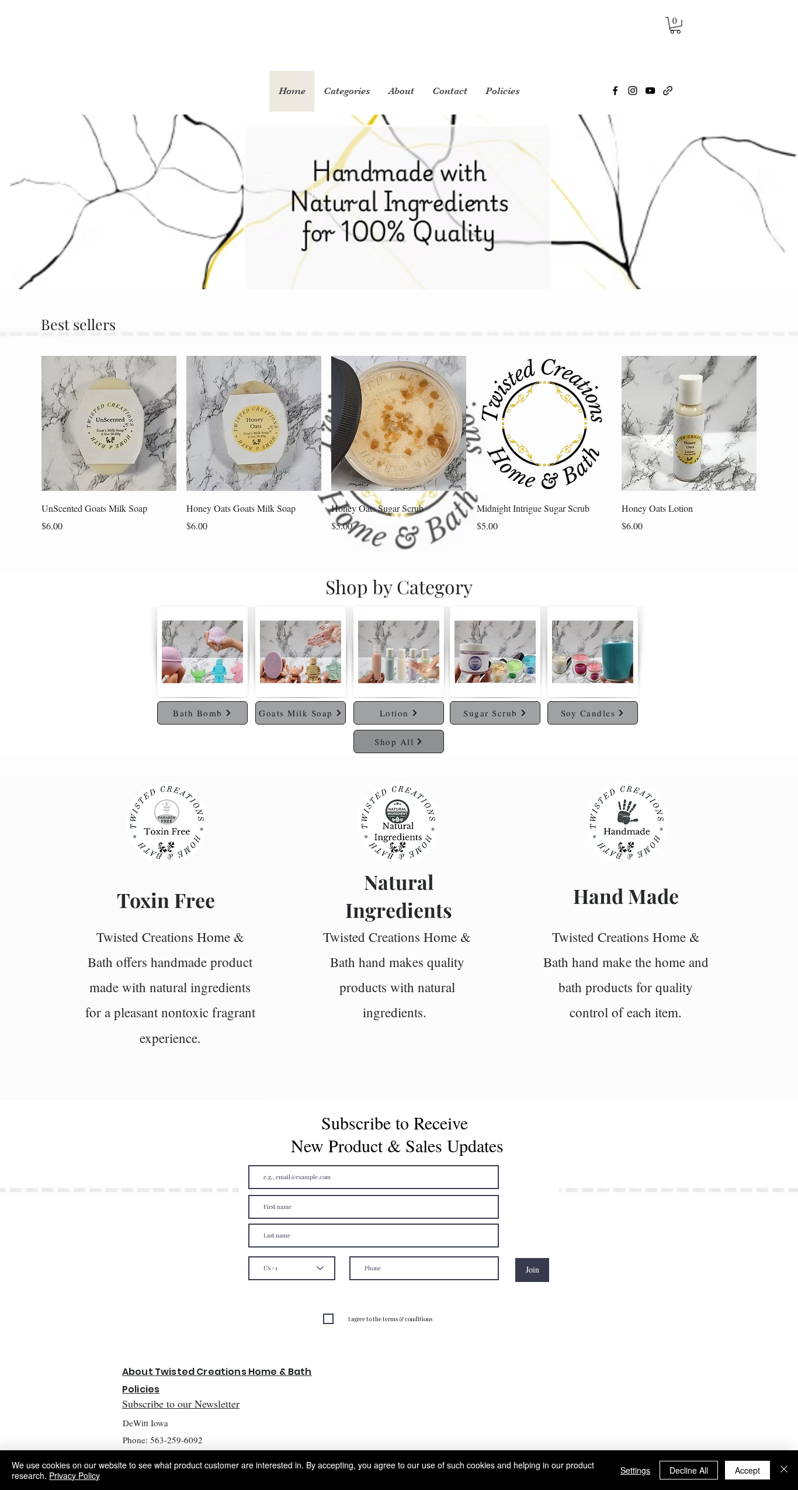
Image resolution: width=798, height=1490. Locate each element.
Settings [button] (635, 1470)
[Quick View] (108, 423)
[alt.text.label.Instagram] (633, 90)
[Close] (784, 1470)
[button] (675, 25)
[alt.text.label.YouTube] (650, 90)
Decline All (688, 1470)
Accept (747, 1470)
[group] (399, 444)
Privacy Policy (74, 1475)
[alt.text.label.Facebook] (615, 90)
